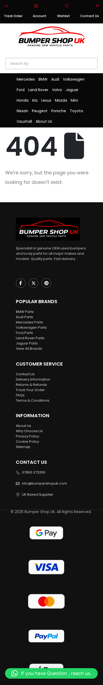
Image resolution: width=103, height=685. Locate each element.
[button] (51, 673)
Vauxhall (24, 121)
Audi (55, 79)
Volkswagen (74, 79)
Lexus (46, 100)
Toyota (76, 111)
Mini (74, 100)
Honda (23, 100)
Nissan (22, 111)
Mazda (61, 100)
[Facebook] (21, 283)
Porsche (58, 111)
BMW (43, 79)
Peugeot (40, 111)
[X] (34, 283)
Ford (21, 89)
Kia (35, 100)
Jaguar (72, 89)
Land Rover (38, 89)
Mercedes (26, 79)
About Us (44, 121)
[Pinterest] (46, 283)
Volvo (57, 89)
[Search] (66, 63)
